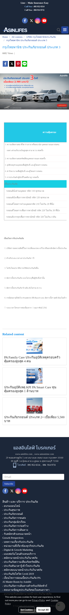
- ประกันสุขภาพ (11, 510)
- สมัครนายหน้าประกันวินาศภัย (19, 557)
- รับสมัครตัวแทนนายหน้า (16, 534)
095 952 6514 (39, 6)
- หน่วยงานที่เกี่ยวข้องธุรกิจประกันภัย (23, 545)
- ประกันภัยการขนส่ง (14, 518)
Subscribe (8, 484)
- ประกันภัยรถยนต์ (12, 514)
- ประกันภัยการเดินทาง (15, 530)
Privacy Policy (38, 600)
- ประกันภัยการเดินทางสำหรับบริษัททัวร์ (24, 585)
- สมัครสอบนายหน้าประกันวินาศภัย (22, 569)
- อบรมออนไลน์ (11, 506)
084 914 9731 (49, 465)
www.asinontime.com (44, 454)
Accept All (43, 609)
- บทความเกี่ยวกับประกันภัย (17, 542)
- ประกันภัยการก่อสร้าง (15, 526)
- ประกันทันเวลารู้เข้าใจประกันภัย (21, 565)
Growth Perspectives (12, 538)
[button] (57, 30)
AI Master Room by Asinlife (16, 581)
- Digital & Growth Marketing (17, 549)
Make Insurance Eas (37, 3)
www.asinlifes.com (23, 454)
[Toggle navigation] (64, 29)
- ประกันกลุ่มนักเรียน (14, 522)
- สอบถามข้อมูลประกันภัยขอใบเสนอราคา (25, 589)
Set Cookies (27, 609)
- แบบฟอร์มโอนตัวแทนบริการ (19, 553)
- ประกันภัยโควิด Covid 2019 (18, 573)
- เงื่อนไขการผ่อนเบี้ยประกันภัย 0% (21, 577)
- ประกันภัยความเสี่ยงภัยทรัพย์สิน (20, 561)
